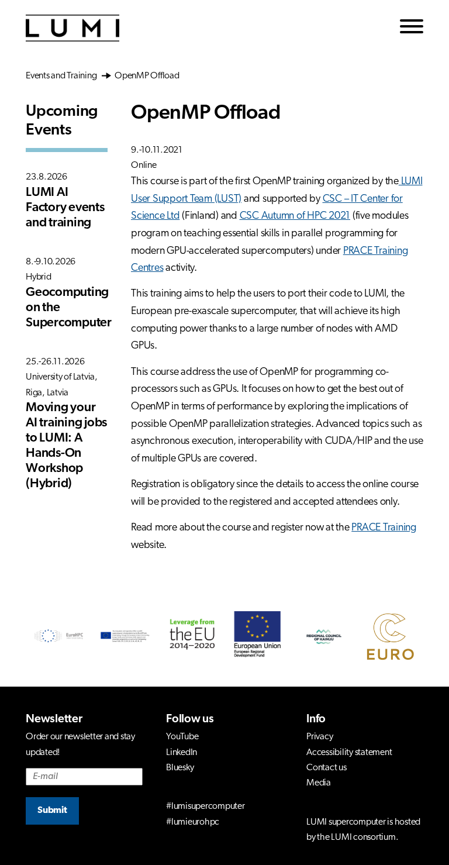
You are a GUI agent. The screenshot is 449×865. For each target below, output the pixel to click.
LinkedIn (181, 752)
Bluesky (180, 768)
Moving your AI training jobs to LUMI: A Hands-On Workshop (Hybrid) (66, 446)
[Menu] (411, 28)
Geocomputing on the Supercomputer (67, 308)
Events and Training (64, 76)
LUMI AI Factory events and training (65, 208)
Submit (52, 810)
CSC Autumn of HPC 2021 (295, 216)
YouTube (182, 737)
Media (318, 783)
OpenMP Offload (146, 76)
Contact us (326, 768)
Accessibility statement (349, 752)
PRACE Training (383, 528)
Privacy (319, 737)
